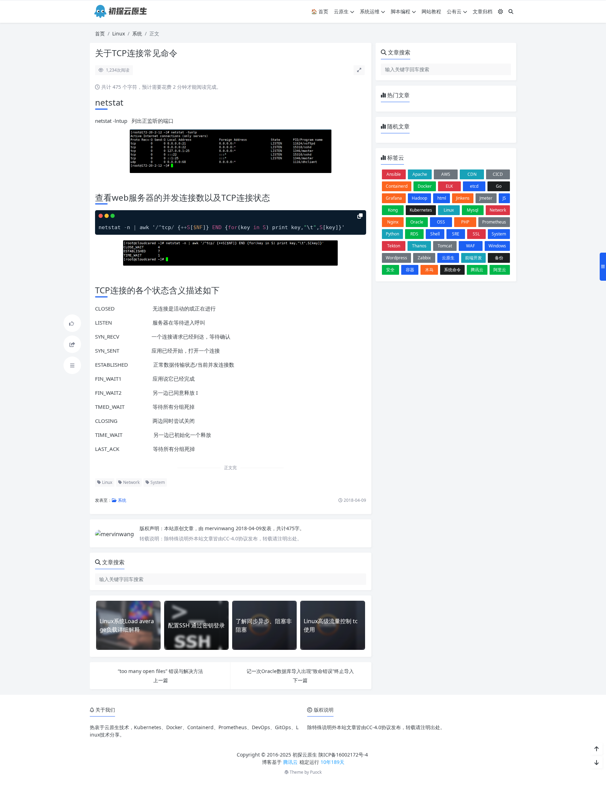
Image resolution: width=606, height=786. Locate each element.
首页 (100, 33)
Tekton (393, 246)
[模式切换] (500, 11)
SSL (476, 234)
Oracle (416, 222)
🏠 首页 (319, 11)
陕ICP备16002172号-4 (343, 754)
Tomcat (445, 246)
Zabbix (424, 258)
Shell (435, 234)
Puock (316, 772)
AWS (445, 174)
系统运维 (369, 11)
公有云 (454, 11)
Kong (393, 210)
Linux (118, 33)
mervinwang (220, 528)
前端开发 (473, 258)
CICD (498, 174)
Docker (425, 186)
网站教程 (431, 11)
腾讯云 (477, 270)
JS (504, 198)
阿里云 (499, 270)
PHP (465, 222)
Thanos (419, 246)
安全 (390, 270)
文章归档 (482, 11)
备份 (499, 258)
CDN (472, 174)
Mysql (472, 210)
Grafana (394, 198)
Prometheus (494, 222)
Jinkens (463, 198)
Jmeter (485, 198)
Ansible (393, 174)
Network (131, 482)
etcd (474, 186)
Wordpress (396, 258)
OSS (441, 222)
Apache (419, 174)
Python (392, 234)
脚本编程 (400, 11)
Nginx (392, 222)
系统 (137, 33)
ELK (449, 186)
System (157, 482)
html (441, 198)
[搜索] (511, 11)
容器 (410, 270)
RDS (414, 234)
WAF (470, 246)
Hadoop (419, 198)
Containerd (397, 186)
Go (498, 186)
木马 (429, 270)
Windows (497, 246)
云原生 (341, 11)
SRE (455, 234)
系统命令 (452, 270)
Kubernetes (421, 210)
